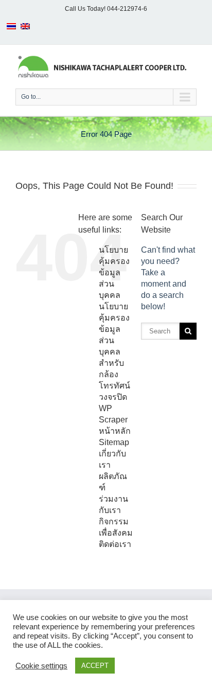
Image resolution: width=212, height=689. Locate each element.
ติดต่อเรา (115, 544)
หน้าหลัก (115, 431)
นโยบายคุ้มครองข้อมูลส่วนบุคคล (114, 272)
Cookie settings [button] (41, 666)
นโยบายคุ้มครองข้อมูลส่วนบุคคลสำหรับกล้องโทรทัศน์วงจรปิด (114, 351)
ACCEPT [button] (95, 665)
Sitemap (114, 442)
